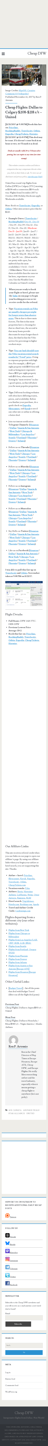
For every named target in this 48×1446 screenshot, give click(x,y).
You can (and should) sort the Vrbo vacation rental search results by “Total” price (24, 353)
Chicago (25, 453)
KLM (28, 898)
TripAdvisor (28, 901)
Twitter (13, 1277)
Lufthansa (22, 894)
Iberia (20, 891)
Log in (7, 1372)
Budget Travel (15, 988)
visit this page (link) (35, 177)
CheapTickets (21, 134)
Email (7, 1313)
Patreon (13, 1217)
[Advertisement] (24, 24)
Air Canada (15, 1110)
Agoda (36, 904)
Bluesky (12, 1244)
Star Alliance (17, 1113)
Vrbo (27, 888)
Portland (21, 437)
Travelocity (27, 130)
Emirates (21, 898)
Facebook (13, 1285)
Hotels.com (14, 904)
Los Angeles (27, 434)
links (15, 295)
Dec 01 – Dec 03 (32, 221)
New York (15, 431)
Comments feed (11, 1385)
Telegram (13, 1269)
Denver (12, 441)
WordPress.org (11, 1392)
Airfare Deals (31, 1110)
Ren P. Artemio (18, 1046)
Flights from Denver (18, 959)
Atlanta (21, 441)
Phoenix (32, 437)
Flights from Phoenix (18, 956)
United (31, 1113)
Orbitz (36, 130)
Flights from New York (19, 930)
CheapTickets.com (17, 885)
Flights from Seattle (17, 946)
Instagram (14, 1261)
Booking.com (26, 904)
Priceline (13, 127)
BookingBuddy (12, 130)
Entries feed (10, 1379)
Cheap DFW (37, 53)
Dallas (13, 428)
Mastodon (14, 1253)
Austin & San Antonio (28, 428)
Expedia (9, 134)
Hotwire (33, 134)
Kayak (23, 878)
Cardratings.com (22, 911)
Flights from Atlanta (18, 962)
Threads (13, 1237)
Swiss (30, 894)
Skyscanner (14, 878)
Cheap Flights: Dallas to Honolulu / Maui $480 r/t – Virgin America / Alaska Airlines (23, 1024)
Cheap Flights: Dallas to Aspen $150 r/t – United (24, 1009)
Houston (34, 424)
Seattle (12, 437)
